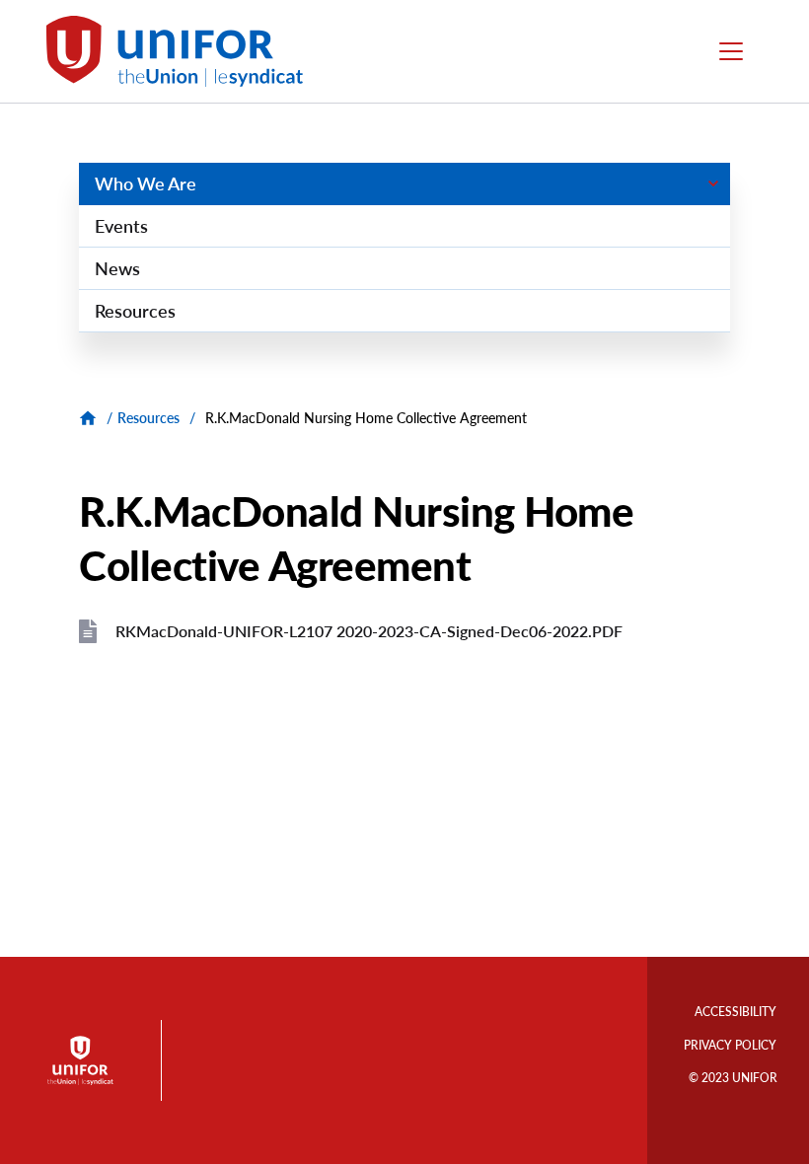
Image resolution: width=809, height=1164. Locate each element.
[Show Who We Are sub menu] (713, 183)
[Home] (183, 51)
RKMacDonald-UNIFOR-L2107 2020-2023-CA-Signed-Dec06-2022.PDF (369, 630)
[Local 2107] (90, 417)
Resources (148, 417)
